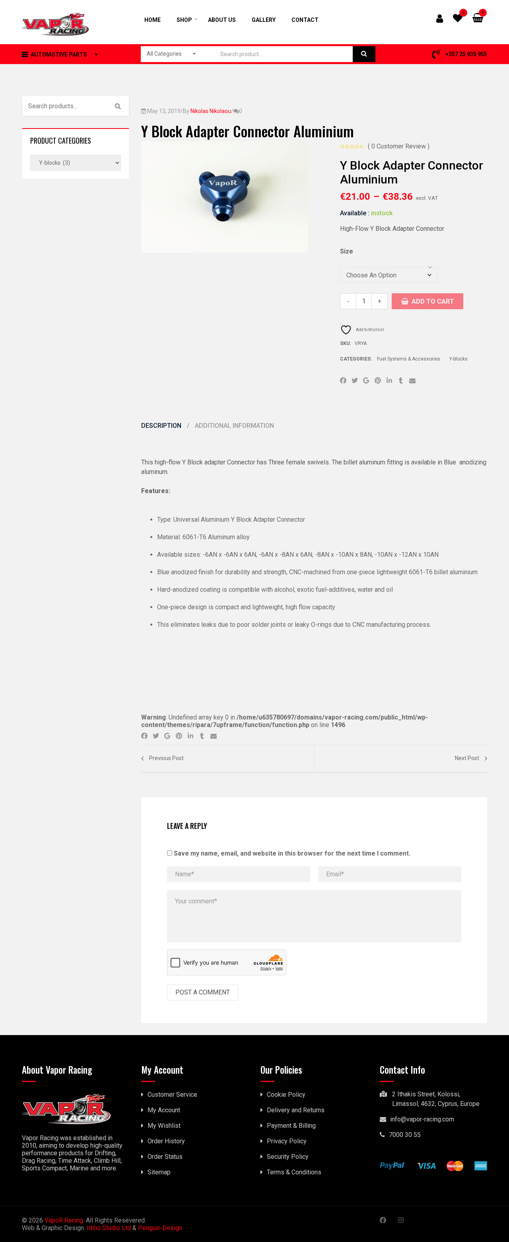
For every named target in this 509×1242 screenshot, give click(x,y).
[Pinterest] (377, 381)
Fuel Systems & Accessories (408, 359)
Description (162, 425)
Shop (184, 20)
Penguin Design (160, 1228)
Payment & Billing (291, 1125)
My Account (164, 1110)
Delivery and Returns (295, 1110)
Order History (166, 1141)
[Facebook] (343, 381)
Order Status (165, 1156)
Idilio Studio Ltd (109, 1228)
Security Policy (288, 1156)
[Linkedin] (389, 381)
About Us (222, 20)
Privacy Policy (287, 1141)
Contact (305, 20)
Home (152, 20)
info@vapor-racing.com (422, 1119)
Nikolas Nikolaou (210, 111)
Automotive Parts (59, 54)
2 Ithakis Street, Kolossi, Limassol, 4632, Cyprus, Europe (436, 1098)
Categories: (356, 359)
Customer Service (172, 1094)
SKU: (345, 343)
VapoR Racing (64, 1220)
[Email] (412, 381)
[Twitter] (354, 381)
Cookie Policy (286, 1094)
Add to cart (433, 301)
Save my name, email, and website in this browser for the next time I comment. (292, 853)
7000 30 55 (405, 1135)
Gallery (264, 20)
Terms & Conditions (294, 1172)
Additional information (234, 425)
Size (346, 251)
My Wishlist (164, 1125)
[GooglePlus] (366, 381)
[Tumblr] (400, 381)
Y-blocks (458, 359)
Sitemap (159, 1172)
